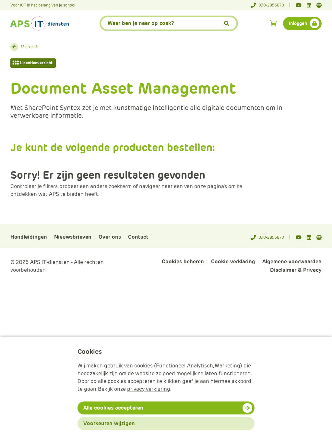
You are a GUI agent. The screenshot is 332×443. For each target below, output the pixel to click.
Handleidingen (28, 236)
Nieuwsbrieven (72, 236)
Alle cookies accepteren (113, 407)
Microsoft (30, 46)
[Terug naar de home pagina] (39, 23)
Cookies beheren (183, 261)
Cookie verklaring (233, 261)
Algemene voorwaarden (292, 261)
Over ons (110, 236)
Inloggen (298, 23)
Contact (138, 236)
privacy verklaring (148, 389)
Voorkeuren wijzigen (109, 423)
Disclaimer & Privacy (296, 270)
